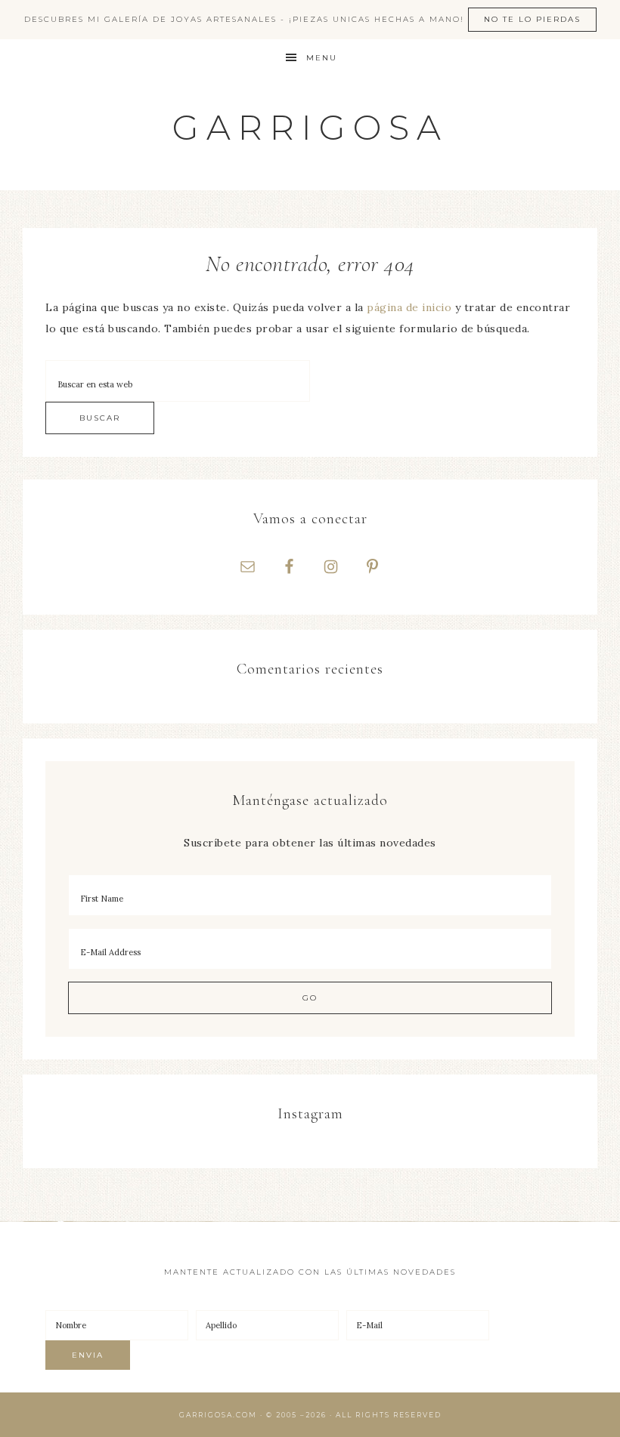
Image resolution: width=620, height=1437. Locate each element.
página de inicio (409, 307)
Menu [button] (321, 58)
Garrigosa (310, 127)
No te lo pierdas (532, 19)
